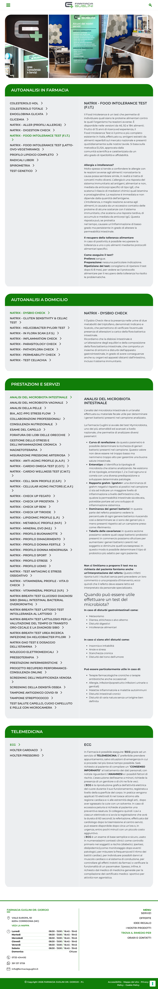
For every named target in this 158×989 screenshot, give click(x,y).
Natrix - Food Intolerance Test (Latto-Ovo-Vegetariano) (41, 147)
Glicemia (17, 119)
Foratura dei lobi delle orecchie (38, 435)
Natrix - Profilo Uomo (28, 566)
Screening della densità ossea (36, 687)
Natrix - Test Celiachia (28, 360)
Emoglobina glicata (27, 114)
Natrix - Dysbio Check (28, 313)
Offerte (145, 918)
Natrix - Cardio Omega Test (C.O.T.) (37, 466)
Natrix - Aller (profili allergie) (36, 125)
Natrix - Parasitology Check (33, 344)
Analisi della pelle (26, 408)
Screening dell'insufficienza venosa (40, 677)
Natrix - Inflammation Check (34, 338)
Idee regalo (142, 923)
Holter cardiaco (24, 750)
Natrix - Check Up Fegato (30, 496)
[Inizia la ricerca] (150, 5)
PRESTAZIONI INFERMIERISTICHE (34, 663)
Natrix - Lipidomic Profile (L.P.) (35, 517)
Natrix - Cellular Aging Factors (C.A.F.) (41, 486)
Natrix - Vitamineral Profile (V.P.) (37, 590)
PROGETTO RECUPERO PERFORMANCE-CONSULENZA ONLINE (38, 670)
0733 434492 (19, 957)
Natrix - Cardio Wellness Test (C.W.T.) (40, 471)
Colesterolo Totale (27, 108)
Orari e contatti (139, 937)
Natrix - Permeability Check (33, 355)
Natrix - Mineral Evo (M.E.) (31, 528)
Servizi (146, 913)
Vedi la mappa (20, 925)
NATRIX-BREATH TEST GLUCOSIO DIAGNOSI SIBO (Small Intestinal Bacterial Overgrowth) (41, 600)
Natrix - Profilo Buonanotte (34, 533)
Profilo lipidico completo (32, 154)
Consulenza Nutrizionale (32, 424)
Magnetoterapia (24, 450)
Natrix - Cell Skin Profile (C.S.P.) (36, 481)
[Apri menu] (8, 5)
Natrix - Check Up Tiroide (31, 512)
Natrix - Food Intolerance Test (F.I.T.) (40, 135)
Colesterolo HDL (24, 103)
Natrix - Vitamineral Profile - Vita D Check (39, 583)
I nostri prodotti (138, 927)
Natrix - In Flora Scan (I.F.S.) (32, 333)
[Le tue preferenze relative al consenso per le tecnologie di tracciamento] (153, 984)
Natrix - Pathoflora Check (32, 349)
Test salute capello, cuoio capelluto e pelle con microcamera (41, 705)
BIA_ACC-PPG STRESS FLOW (31, 413)
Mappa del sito (131, 982)
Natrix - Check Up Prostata (32, 501)
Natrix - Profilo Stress (29, 560)
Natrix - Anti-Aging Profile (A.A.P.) (38, 460)
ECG (13, 744)
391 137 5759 (18, 963)
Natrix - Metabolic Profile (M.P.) (36, 523)
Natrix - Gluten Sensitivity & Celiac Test (38, 320)
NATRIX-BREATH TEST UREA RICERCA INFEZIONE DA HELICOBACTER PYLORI (38, 635)
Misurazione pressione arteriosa (38, 455)
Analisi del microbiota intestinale (39, 397)
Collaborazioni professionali (35, 419)
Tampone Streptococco (29, 698)
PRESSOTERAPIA (22, 657)
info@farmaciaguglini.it (25, 969)
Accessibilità (114, 982)
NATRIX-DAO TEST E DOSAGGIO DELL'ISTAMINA (32, 644)
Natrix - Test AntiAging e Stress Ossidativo (35, 573)
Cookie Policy (132, 985)
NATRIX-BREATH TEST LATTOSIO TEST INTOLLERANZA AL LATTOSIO (37, 612)
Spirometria (20, 165)
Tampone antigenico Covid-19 (34, 692)
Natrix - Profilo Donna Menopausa (39, 550)
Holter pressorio (25, 755)
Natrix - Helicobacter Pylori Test (38, 328)
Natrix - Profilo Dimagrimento (35, 539)
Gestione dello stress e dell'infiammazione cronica (34, 442)
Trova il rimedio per (136, 932)
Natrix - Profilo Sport (28, 555)
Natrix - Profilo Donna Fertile (35, 544)
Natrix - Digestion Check (30, 130)
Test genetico (21, 171)
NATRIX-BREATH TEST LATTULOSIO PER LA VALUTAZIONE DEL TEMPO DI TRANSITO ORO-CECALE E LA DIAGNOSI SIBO (40, 623)
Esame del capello (26, 429)
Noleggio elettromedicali (32, 652)
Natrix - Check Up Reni (28, 507)
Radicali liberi (22, 160)
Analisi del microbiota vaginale (37, 402)
